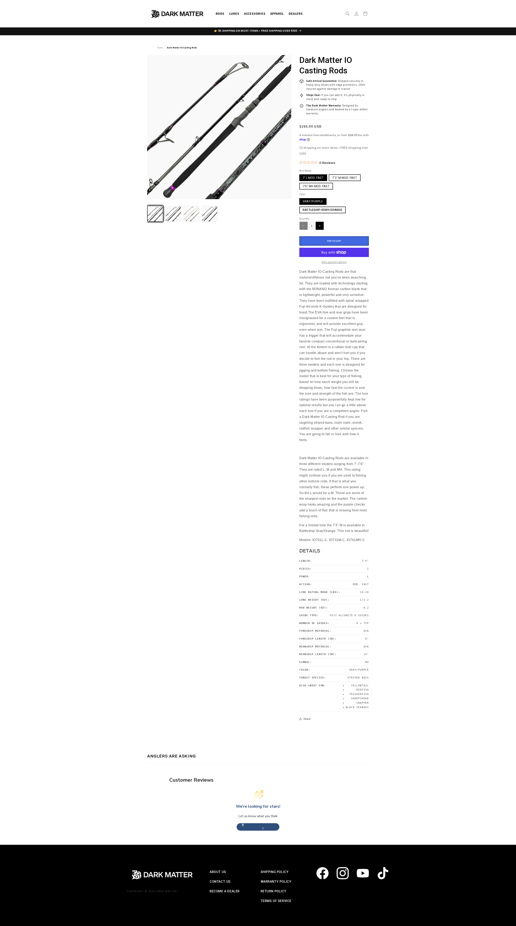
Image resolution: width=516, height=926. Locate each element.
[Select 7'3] (173, 214)
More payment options (334, 261)
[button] (347, 13)
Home (160, 47)
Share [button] (307, 719)
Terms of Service (276, 901)
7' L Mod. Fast (313, 177)
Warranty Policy (276, 881)
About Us (218, 872)
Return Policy (273, 891)
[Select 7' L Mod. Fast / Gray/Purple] (155, 214)
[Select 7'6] (210, 214)
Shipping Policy (275, 872)
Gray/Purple (313, 201)
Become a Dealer (225, 891)
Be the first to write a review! (258, 827)
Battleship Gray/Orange (324, 210)
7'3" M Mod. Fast (344, 177)
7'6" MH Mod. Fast (316, 186)
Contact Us (220, 881)
